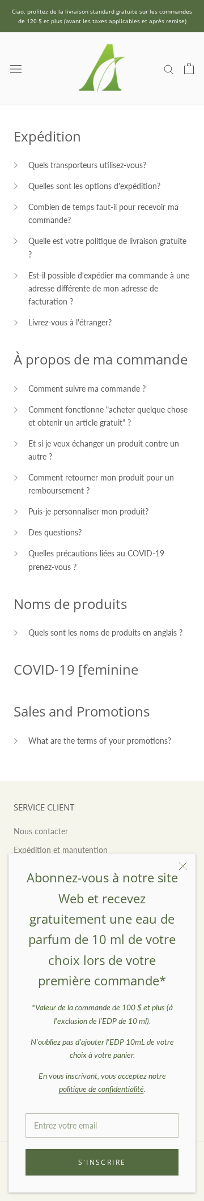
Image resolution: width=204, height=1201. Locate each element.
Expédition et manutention (61, 850)
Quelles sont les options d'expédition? (94, 186)
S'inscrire (102, 1162)
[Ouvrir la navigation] (16, 69)
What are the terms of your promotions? (99, 740)
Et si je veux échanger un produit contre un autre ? (103, 450)
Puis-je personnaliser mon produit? (88, 511)
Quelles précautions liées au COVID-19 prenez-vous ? (96, 559)
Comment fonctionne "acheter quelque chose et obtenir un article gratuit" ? (108, 416)
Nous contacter (41, 831)
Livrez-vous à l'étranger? (70, 322)
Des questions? (55, 532)
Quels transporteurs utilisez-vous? (87, 165)
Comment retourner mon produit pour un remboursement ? (101, 484)
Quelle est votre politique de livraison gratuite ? (107, 247)
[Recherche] (169, 69)
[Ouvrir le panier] (189, 68)
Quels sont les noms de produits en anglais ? (105, 632)
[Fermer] (182, 866)
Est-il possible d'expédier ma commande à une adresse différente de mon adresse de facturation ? (108, 288)
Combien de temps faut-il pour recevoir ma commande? (103, 213)
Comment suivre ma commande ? (87, 388)
